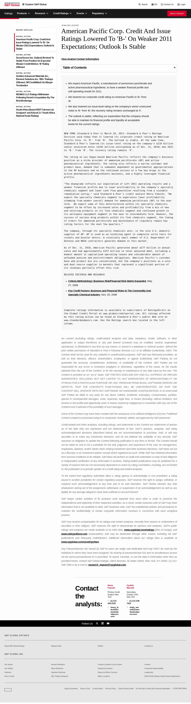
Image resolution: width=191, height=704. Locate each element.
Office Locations (104, 676)
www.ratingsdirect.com (74, 534)
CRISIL (100, 646)
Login (183, 4)
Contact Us (169, 4)
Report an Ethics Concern (107, 672)
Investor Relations (58, 665)
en (155, 4)
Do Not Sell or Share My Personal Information (153, 689)
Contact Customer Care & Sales (110, 665)
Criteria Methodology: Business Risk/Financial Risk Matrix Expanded (107, 281)
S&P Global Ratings (16, 635)
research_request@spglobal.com (107, 564)
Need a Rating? (177, 13)
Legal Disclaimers (71, 689)
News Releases (57, 668)
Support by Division (105, 668)
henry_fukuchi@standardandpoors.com (115, 611)
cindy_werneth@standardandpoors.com (135, 610)
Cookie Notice (97, 689)
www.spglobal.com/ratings (139, 529)
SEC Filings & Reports (59, 676)
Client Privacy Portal (126, 689)
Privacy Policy (110, 689)
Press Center (9, 676)
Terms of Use (85, 689)
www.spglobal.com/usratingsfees (80, 541)
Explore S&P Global (35, 4)
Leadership (148, 672)
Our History (8, 668)
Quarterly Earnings (58, 672)
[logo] (12, 4)
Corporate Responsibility (153, 668)
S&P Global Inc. (14, 654)
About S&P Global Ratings (14, 646)
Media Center (56, 646)
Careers (147, 665)
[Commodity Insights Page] (97, 623)
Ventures (7, 672)
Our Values (8, 665)
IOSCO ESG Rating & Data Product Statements (162, 676)
